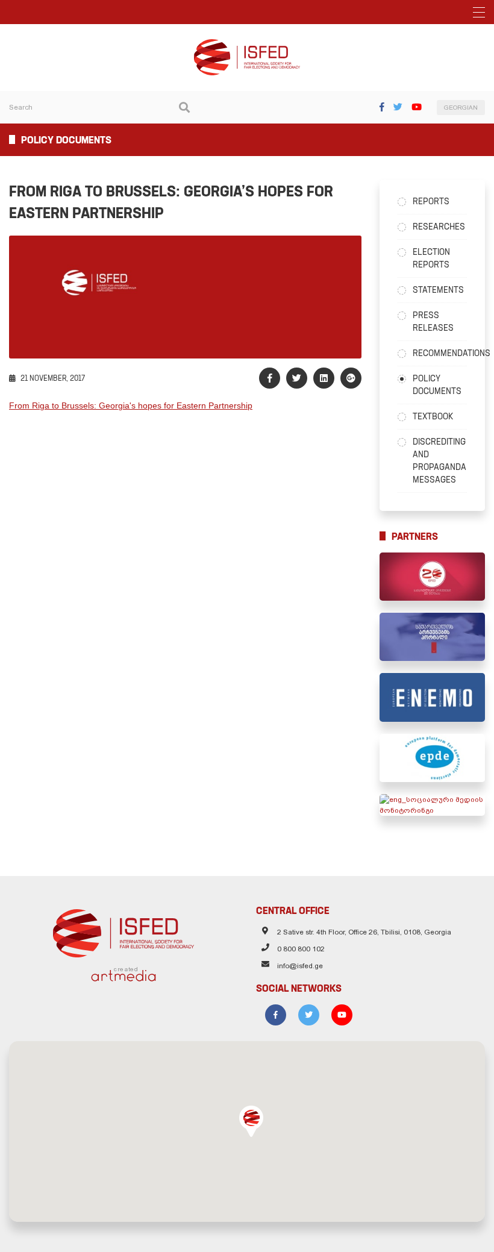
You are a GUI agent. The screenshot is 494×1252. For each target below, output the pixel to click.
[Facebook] (382, 107)
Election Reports (431, 258)
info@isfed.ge (300, 966)
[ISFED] (124, 930)
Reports (431, 201)
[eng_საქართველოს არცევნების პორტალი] (432, 637)
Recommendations (440, 353)
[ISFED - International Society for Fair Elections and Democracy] (247, 44)
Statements (438, 289)
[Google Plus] (350, 378)
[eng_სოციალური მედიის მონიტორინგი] (432, 805)
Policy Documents (437, 384)
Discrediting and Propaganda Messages (439, 460)
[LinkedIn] (323, 378)
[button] (251, 1121)
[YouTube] (416, 107)
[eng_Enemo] (432, 697)
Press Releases (433, 321)
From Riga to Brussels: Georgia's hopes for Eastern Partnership (130, 405)
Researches (439, 226)
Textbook (433, 416)
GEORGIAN (461, 107)
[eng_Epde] (432, 758)
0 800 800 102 (301, 949)
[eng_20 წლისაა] (432, 576)
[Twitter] (397, 107)
